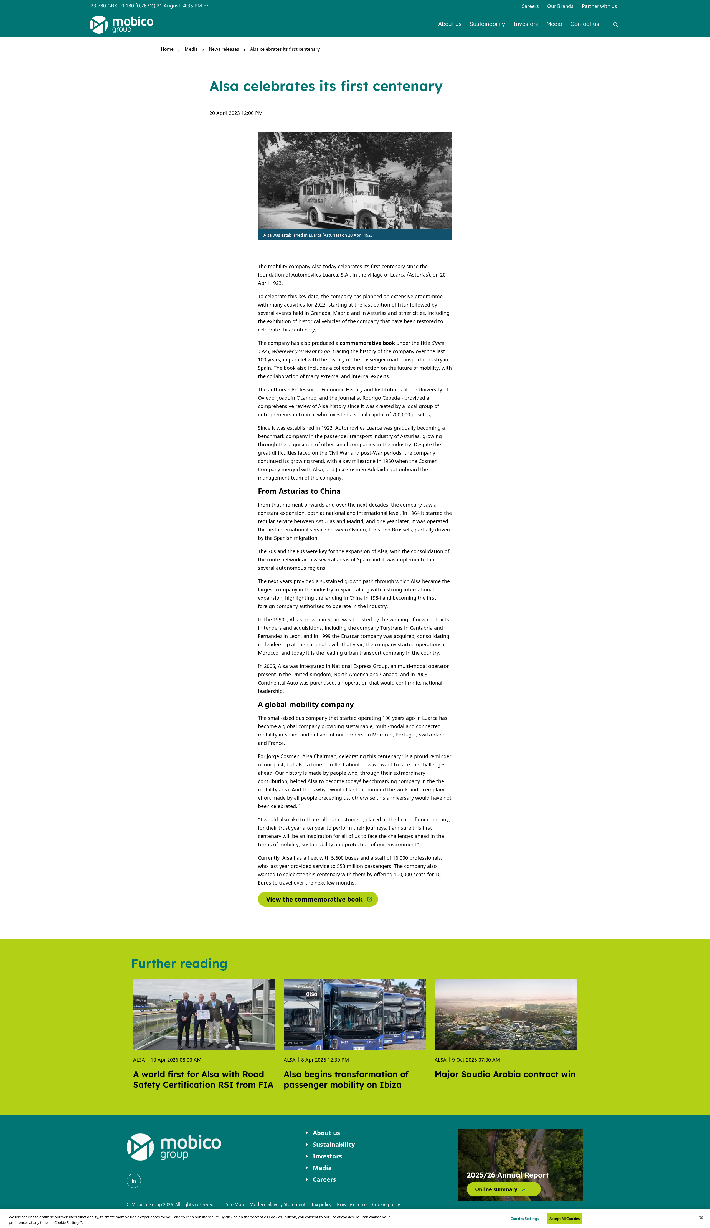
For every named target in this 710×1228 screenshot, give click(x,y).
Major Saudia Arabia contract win (505, 1074)
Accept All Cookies (564, 1218)
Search (615, 24)
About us (450, 23)
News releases (224, 49)
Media (554, 23)
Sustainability (487, 23)
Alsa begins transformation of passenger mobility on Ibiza (346, 1079)
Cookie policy (386, 1204)
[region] (355, 1218)
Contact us (584, 23)
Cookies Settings (525, 1218)
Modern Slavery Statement (278, 1204)
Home (167, 49)
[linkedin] (134, 1181)
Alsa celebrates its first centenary (285, 49)
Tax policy (321, 1204)
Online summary (496, 1189)
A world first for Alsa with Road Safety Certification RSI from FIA (203, 1079)
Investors (525, 23)
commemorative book (367, 343)
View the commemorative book (314, 899)
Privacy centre (352, 1204)
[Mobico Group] (121, 24)
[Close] (701, 1218)
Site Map (235, 1204)
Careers (530, 6)
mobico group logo (174, 1147)
